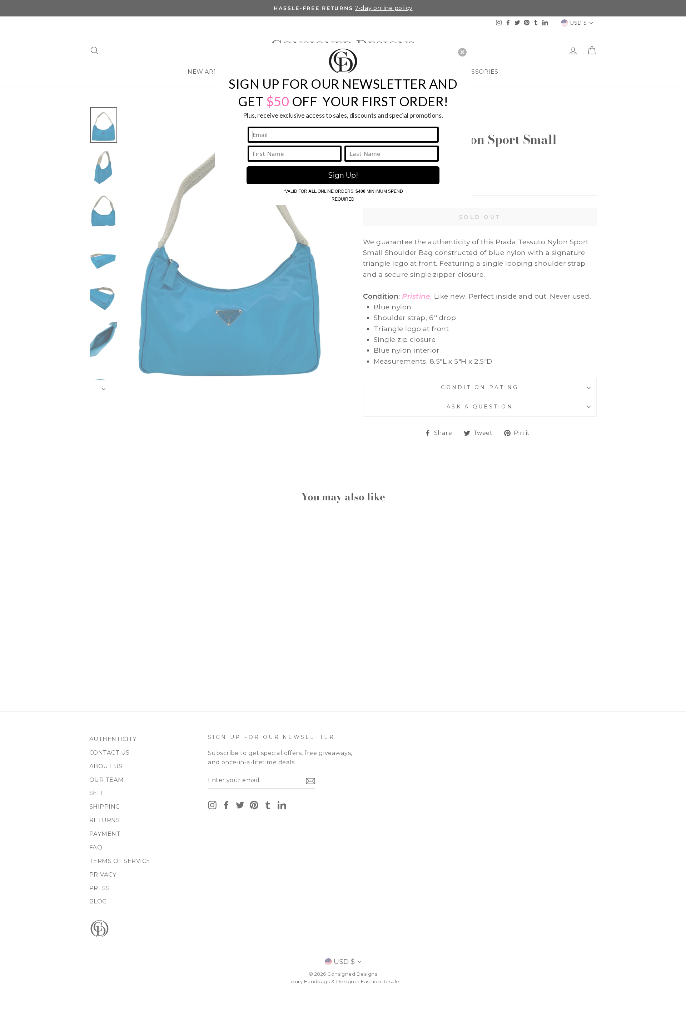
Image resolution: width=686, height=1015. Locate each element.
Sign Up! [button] (343, 175)
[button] (462, 52)
